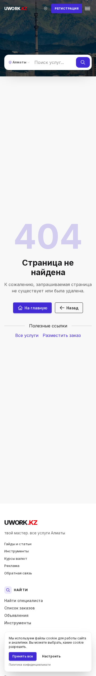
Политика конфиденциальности (30, 664)
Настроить (51, 656)
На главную (36, 308)
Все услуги (26, 335)
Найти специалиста (23, 600)
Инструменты (16, 551)
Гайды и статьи (17, 544)
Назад (72, 308)
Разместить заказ (62, 335)
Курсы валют (15, 558)
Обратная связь (18, 573)
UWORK (20, 522)
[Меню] (87, 8)
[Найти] (83, 62)
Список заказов (19, 608)
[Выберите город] (45, 8)
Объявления (16, 615)
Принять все (22, 656)
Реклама (11, 566)
